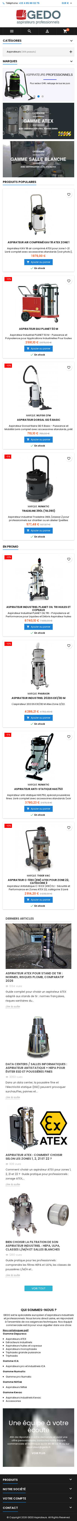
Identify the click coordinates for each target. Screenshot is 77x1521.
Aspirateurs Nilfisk (16, 1387)
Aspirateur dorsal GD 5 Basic (38, 420)
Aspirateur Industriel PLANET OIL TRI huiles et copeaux (38, 608)
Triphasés (12, 1356)
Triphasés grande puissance (23, 1352)
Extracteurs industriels (19, 1342)
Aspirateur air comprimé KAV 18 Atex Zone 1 (38, 242)
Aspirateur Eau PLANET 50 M (38, 329)
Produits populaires (19, 182)
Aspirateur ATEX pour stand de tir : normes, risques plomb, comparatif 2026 (35, 977)
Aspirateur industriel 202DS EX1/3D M (38, 698)
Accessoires (13, 1401)
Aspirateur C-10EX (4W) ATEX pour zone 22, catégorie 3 (38, 881)
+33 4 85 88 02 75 (29, 3)
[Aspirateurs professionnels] (38, 84)
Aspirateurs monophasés (21, 1349)
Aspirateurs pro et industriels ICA (25, 1366)
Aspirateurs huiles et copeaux (24, 1345)
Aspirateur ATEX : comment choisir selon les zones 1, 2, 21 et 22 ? (34, 1157)
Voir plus (38, 1453)
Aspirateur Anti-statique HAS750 (38, 789)
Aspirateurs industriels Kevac (23, 1397)
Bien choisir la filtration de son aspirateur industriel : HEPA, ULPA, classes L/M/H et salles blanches (33, 1246)
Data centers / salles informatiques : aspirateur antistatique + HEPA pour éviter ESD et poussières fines (36, 1068)
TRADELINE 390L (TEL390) (38, 511)
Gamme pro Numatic (18, 1376)
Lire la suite (13, 1006)
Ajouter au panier (38, 262)
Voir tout (39, 1288)
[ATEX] (38, 121)
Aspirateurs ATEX (16, 1339)
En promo (10, 546)
